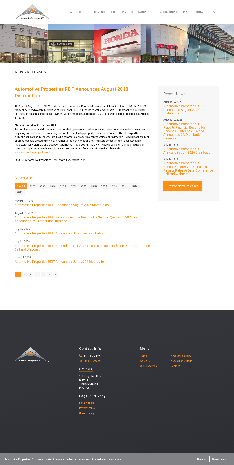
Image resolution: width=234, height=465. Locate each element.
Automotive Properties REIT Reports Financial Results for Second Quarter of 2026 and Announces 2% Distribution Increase (77, 219)
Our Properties (104, 12)
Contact (200, 12)
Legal (82, 402)
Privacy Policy (87, 408)
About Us (76, 12)
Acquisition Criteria (173, 12)
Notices (90, 402)
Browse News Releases (182, 186)
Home (143, 355)
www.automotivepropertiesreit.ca (34, 152)
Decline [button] (201, 459)
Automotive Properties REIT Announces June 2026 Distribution (60, 262)
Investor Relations (135, 12)
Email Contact (92, 360)
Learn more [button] (114, 459)
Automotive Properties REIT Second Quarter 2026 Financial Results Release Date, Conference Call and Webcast (82, 247)
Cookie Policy (86, 413)
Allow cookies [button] (219, 459)
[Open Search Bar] (214, 12)
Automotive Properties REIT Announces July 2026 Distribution (59, 233)
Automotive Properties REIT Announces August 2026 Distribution (62, 205)
